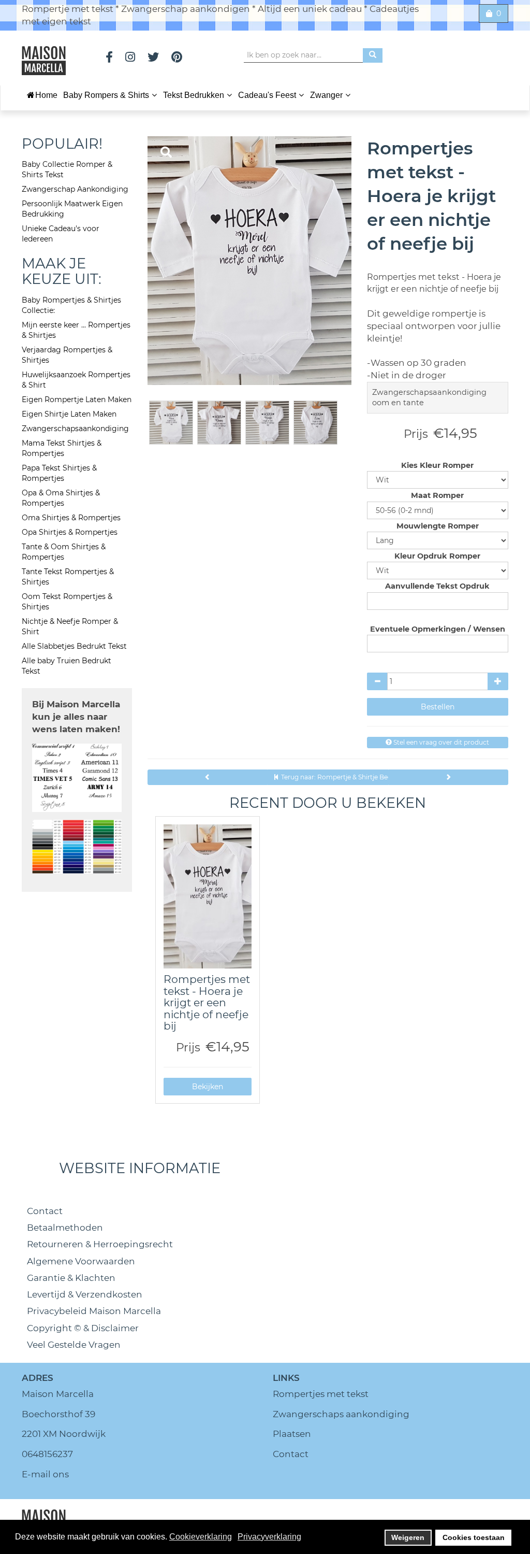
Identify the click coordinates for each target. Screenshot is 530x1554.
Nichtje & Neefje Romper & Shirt (70, 626)
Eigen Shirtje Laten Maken (69, 414)
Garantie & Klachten (71, 1278)
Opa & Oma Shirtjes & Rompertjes (61, 498)
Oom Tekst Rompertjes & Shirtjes (67, 601)
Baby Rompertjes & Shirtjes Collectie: (71, 305)
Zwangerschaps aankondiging (341, 1414)
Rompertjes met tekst (321, 1394)
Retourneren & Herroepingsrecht (100, 1244)
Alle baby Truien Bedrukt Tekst (66, 666)
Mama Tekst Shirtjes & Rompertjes (61, 448)
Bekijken (207, 1086)
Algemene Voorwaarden (81, 1261)
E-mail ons (45, 1474)
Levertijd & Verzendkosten (84, 1294)
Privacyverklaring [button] (269, 1536)
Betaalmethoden (65, 1227)
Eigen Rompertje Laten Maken (76, 399)
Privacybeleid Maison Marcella (94, 1311)
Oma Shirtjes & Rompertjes (71, 517)
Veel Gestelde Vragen (74, 1344)
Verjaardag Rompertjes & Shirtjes (67, 355)
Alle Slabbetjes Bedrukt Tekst (74, 646)
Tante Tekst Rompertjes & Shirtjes (68, 577)
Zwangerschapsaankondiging (75, 428)
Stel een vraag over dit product (440, 742)
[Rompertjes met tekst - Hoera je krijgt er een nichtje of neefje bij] (208, 896)
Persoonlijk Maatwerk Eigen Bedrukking (72, 209)
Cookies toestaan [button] (474, 1537)
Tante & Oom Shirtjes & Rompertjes (64, 552)
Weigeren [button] (407, 1537)
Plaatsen (292, 1434)
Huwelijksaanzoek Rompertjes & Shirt (76, 380)
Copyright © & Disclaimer (83, 1328)
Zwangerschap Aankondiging (75, 189)
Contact (45, 1211)
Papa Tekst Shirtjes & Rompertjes (59, 473)
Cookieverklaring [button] (200, 1536)
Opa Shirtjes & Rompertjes (69, 532)
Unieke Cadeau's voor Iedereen (60, 234)
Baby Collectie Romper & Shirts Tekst (67, 169)
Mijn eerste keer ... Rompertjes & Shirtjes (76, 330)
